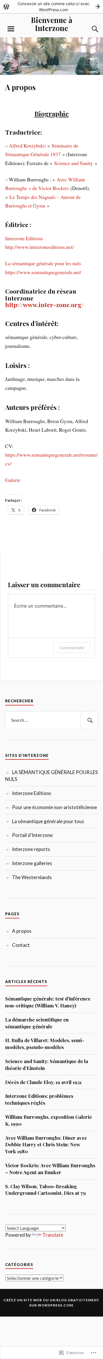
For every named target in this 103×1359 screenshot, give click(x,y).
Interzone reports (31, 849)
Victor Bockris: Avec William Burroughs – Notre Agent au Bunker (50, 1168)
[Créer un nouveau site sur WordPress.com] (51, 6)
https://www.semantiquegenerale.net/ (43, 272)
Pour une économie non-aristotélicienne (54, 807)
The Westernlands (32, 877)
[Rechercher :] (51, 720)
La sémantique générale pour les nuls (43, 263)
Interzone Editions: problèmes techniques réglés (39, 1099)
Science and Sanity (73, 163)
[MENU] (11, 29)
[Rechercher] (89, 720)
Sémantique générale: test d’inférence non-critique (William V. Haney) (47, 1002)
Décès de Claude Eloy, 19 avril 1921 (43, 1082)
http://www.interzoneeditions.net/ (39, 246)
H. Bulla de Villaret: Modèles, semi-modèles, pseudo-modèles (44, 1043)
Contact (21, 945)
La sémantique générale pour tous (48, 821)
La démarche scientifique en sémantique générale (37, 1023)
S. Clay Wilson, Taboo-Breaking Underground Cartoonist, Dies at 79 (45, 1189)
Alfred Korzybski (27, 145)
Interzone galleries (32, 863)
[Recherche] (89, 29)
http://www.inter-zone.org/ (44, 305)
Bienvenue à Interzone (51, 24)
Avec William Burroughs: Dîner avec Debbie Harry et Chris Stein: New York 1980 (46, 1145)
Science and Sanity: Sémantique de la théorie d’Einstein (46, 1064)
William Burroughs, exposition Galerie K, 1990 (48, 1120)
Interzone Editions (24, 238)
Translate (52, 1235)
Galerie (12, 479)
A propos (21, 931)
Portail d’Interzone (32, 835)
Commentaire (71, 647)
